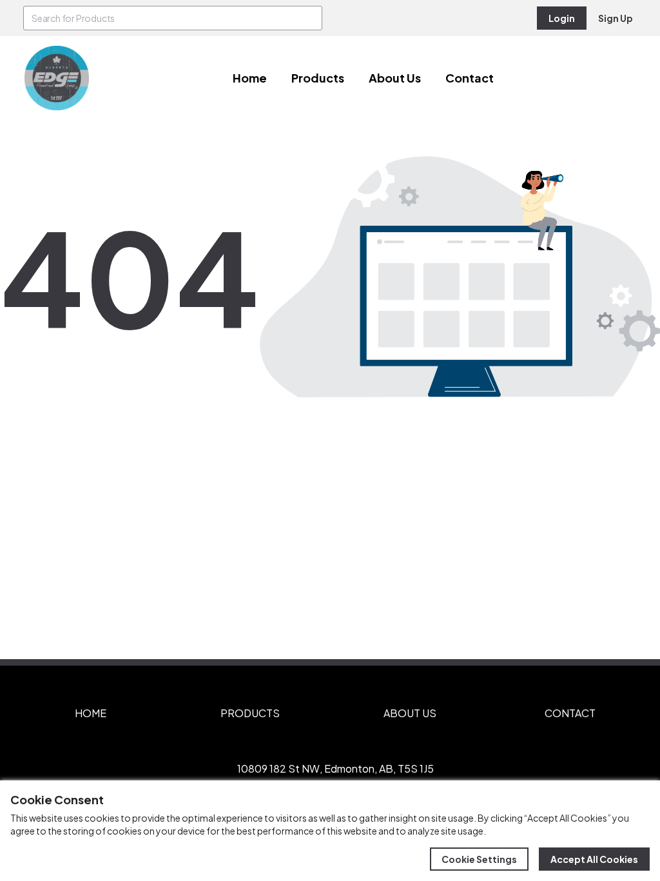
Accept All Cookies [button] (594, 859)
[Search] (310, 18)
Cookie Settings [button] (479, 859)
